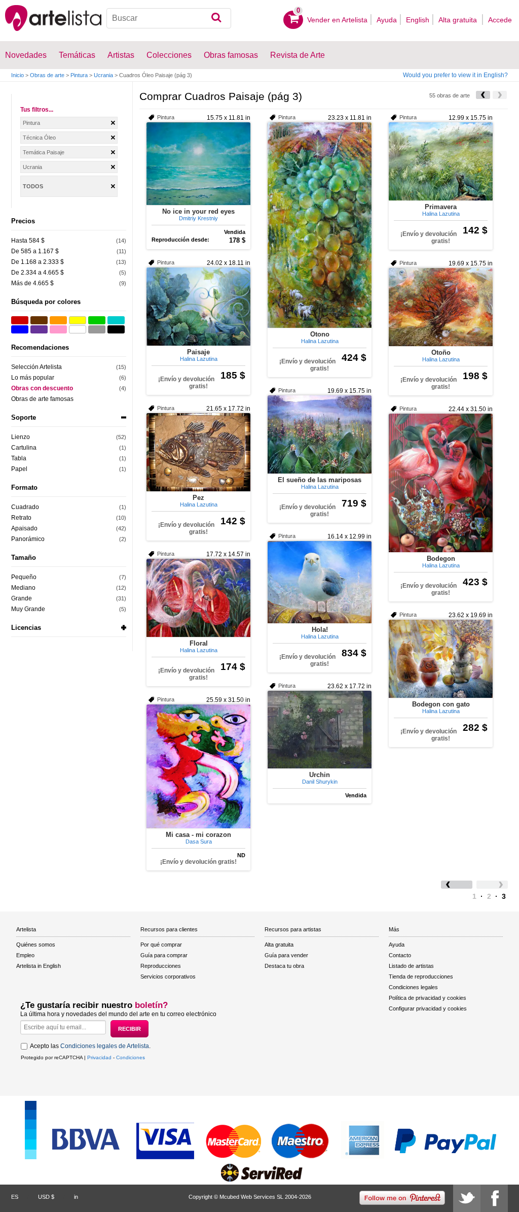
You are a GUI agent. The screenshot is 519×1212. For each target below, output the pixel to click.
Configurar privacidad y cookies (428, 1008)
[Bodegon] (441, 483)
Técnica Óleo (39, 137)
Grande (21, 598)
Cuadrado (25, 507)
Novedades (26, 55)
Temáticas (77, 55)
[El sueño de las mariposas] (320, 434)
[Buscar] (216, 18)
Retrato (21, 517)
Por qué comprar (161, 944)
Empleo (25, 955)
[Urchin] (320, 729)
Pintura (79, 75)
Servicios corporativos (168, 976)
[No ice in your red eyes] (198, 163)
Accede (500, 20)
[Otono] (320, 225)
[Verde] (96, 320)
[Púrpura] (39, 329)
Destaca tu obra (284, 966)
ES (14, 1197)
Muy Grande (28, 609)
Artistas (120, 55)
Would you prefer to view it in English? (455, 75)
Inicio (17, 75)
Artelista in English (38, 966)
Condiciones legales (413, 987)
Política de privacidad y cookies (427, 998)
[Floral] (198, 598)
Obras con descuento (42, 388)
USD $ (46, 1197)
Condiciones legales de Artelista (104, 1046)
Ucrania (103, 75)
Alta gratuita (458, 20)
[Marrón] (39, 320)
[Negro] (116, 329)
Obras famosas (231, 55)
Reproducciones (160, 966)
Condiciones (130, 1057)
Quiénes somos (35, 944)
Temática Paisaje (43, 152)
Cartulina (23, 447)
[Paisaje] (198, 306)
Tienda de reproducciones (421, 976)
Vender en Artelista (337, 20)
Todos (33, 186)
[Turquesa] (116, 320)
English (417, 20)
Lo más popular (32, 377)
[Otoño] (441, 307)
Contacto (400, 955)
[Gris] (96, 329)
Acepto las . (90, 1046)
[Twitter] (466, 1198)
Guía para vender (286, 955)
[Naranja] (58, 320)
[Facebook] (494, 1198)
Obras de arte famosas (42, 398)
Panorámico (28, 539)
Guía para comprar (164, 955)
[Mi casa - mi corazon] (198, 766)
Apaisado (24, 528)
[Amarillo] (77, 320)
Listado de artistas (411, 966)
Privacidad (99, 1057)
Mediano (23, 587)
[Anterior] (483, 95)
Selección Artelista (36, 367)
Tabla (18, 458)
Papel (19, 469)
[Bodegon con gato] (441, 659)
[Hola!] (320, 582)
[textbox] (168, 18)
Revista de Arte (297, 55)
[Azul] (19, 329)
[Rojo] (19, 320)
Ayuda (387, 20)
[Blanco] (77, 329)
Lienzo (20, 437)
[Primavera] (441, 161)
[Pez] (198, 452)
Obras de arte (47, 75)
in (76, 1197)
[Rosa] (58, 329)
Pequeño (23, 577)
